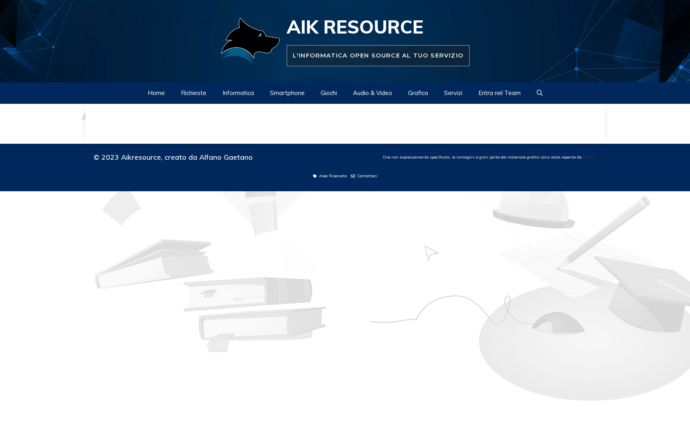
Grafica (418, 93)
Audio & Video (372, 93)
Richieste (193, 93)
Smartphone (287, 93)
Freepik (590, 157)
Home (156, 93)
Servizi (453, 93)
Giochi (329, 93)
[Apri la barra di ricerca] (540, 93)
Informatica (238, 93)
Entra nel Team (499, 93)
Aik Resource (355, 26)
